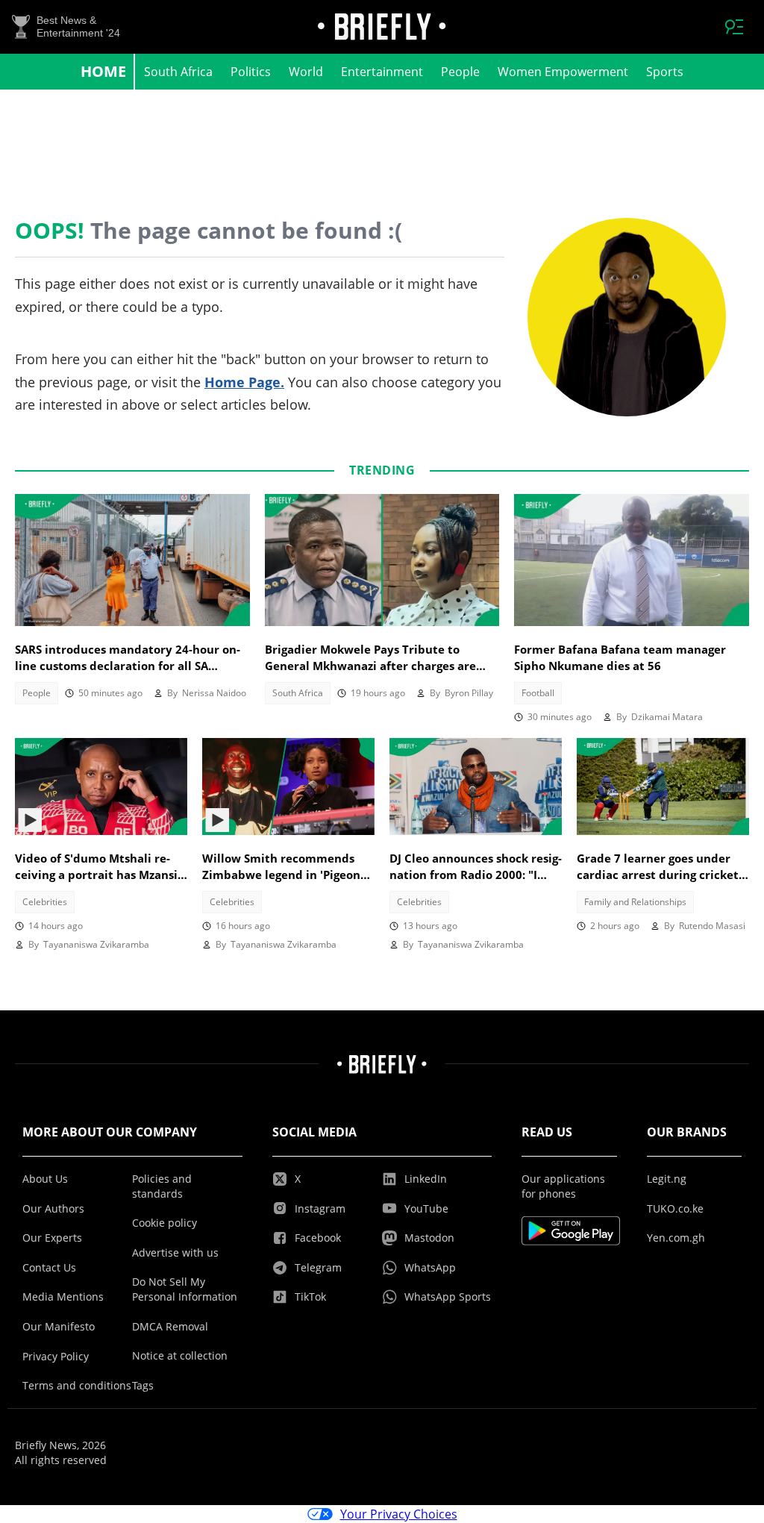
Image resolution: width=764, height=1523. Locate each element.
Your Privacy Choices (398, 1514)
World (306, 71)
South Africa (178, 71)
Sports (664, 71)
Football (538, 693)
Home (103, 71)
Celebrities (44, 901)
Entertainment (382, 71)
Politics (251, 71)
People (460, 71)
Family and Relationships (635, 901)
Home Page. (244, 382)
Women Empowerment (563, 71)
